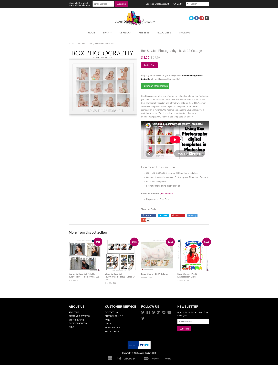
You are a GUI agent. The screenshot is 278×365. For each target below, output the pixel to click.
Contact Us (111, 312)
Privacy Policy (113, 331)
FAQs (107, 319)
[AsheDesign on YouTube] (169, 312)
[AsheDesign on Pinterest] (201, 19)
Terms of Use (112, 327)
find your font (167, 193)
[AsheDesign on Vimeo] (142, 318)
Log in (149, 3)
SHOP (106, 32)
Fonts (108, 323)
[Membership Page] (155, 88)
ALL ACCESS (164, 32)
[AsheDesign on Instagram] (207, 19)
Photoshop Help (114, 315)
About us (74, 312)
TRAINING (184, 32)
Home (71, 43)
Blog (71, 326)
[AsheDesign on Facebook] (196, 19)
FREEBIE (144, 32)
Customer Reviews (79, 315)
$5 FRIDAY (125, 32)
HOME (91, 32)
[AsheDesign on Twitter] (191, 19)
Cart (180, 3)
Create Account (162, 3)
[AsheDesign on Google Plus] (158, 312)
